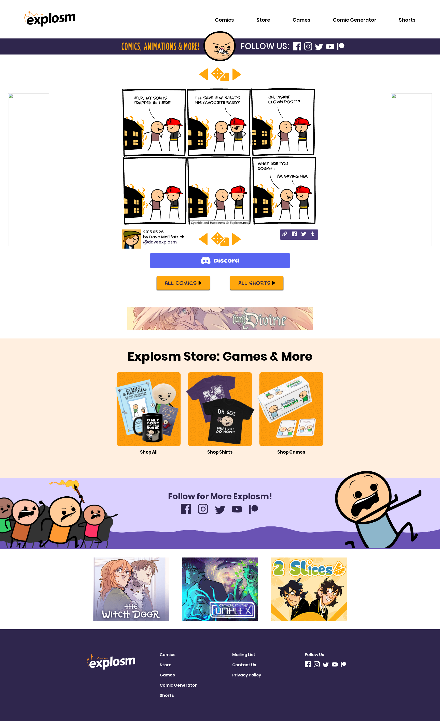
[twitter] (303, 234)
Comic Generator (354, 20)
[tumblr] (313, 235)
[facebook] (294, 235)
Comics (224, 20)
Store (263, 20)
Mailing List (243, 655)
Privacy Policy (246, 675)
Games (301, 20)
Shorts (407, 20)
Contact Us (244, 665)
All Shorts (254, 282)
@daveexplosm (160, 242)
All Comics (181, 282)
